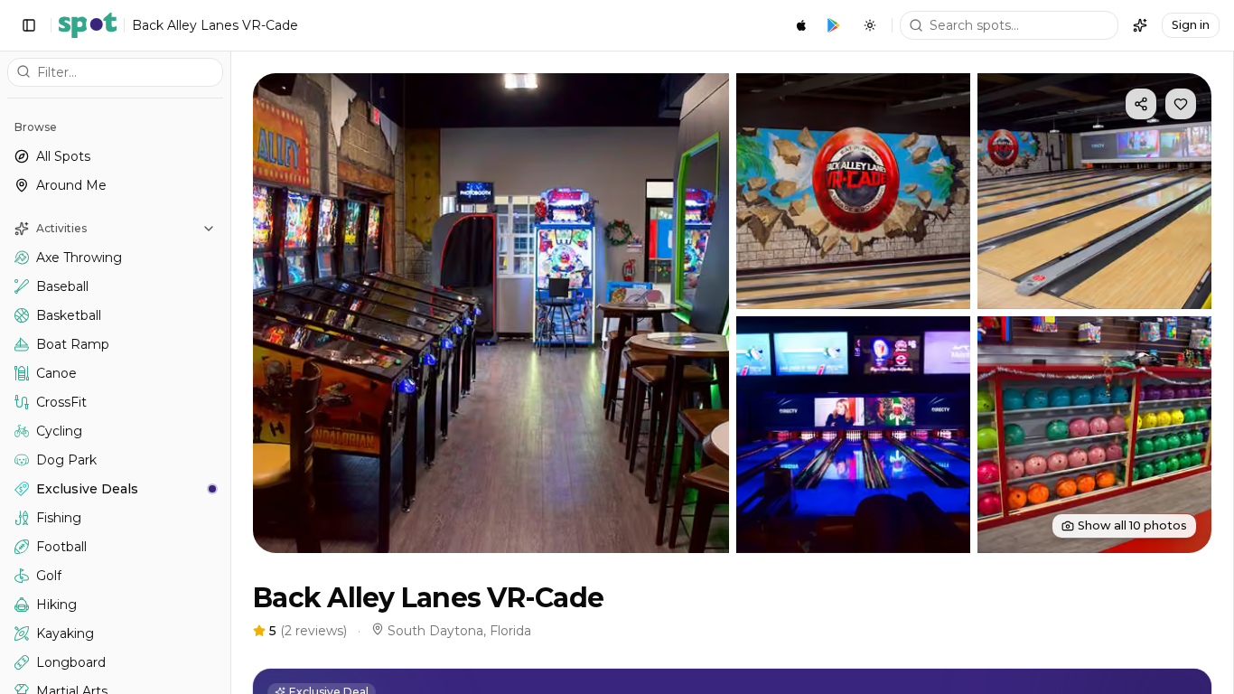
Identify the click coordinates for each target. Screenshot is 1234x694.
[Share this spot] (1141, 104)
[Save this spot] (1180, 104)
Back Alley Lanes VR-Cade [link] (215, 25)
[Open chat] (1140, 25)
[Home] (88, 25)
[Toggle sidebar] (28, 25)
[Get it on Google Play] (833, 25)
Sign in (1191, 25)
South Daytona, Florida (459, 631)
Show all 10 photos (1132, 525)
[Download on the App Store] (801, 25)
